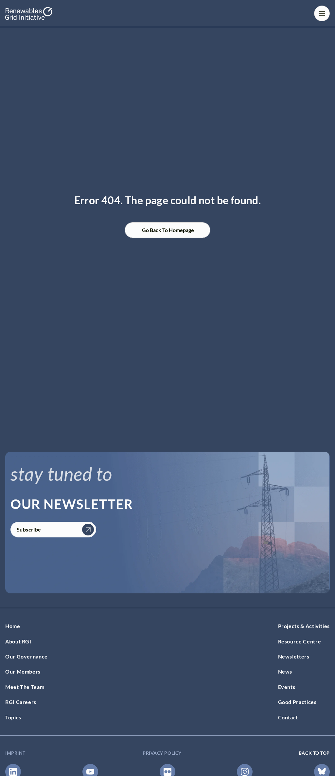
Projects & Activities (304, 626)
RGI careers (20, 702)
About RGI (18, 641)
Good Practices (297, 702)
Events (286, 687)
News (285, 671)
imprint (15, 753)
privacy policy (162, 753)
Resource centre (299, 641)
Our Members (23, 671)
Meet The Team (24, 687)
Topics (13, 717)
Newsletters (293, 656)
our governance (26, 656)
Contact (288, 717)
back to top (314, 753)
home (12, 626)
